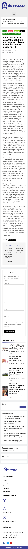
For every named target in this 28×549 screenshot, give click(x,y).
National (16, 31)
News (22, 31)
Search (4, 404)
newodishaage (7, 50)
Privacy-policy (7, 485)
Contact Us (6, 491)
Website (6, 316)
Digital (5, 31)
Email (6, 309)
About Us (6, 483)
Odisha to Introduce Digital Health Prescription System (15, 358)
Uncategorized (16, 34)
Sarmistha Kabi (14, 351)
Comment (7, 283)
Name (6, 303)
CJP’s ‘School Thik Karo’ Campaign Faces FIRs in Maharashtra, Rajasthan (16, 347)
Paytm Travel (12, 240)
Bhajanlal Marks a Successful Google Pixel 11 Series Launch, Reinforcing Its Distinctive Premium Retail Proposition (15, 435)
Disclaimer (6, 488)
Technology (6, 34)
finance (10, 31)
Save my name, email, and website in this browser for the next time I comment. (14, 324)
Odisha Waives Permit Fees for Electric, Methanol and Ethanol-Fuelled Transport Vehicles (16, 372)
